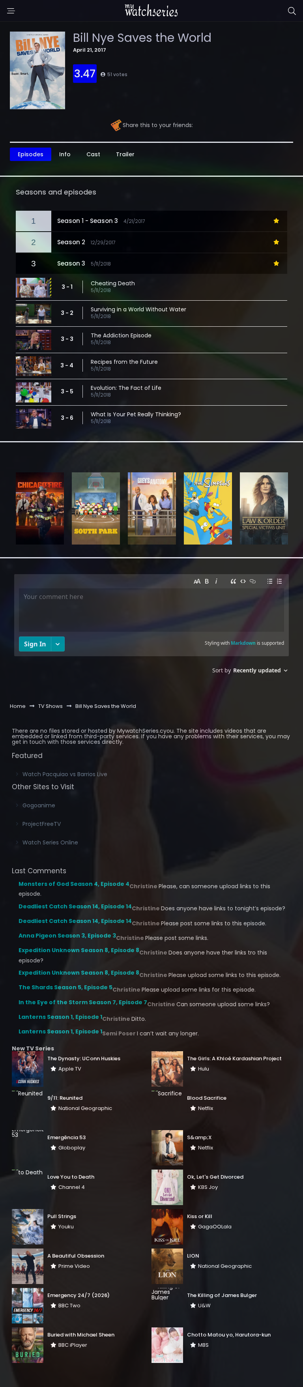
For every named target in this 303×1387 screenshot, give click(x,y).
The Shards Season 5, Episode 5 (65, 987)
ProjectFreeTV (41, 824)
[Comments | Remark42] (151, 626)
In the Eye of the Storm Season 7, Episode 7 (83, 1002)
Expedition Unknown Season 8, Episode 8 (79, 950)
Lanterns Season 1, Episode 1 (60, 1017)
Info (65, 154)
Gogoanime (38, 805)
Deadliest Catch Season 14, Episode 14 (75, 906)
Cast (93, 154)
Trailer (125, 154)
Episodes (30, 154)
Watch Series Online (50, 842)
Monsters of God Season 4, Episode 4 (74, 884)
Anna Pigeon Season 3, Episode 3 (67, 936)
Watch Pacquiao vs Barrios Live (64, 774)
